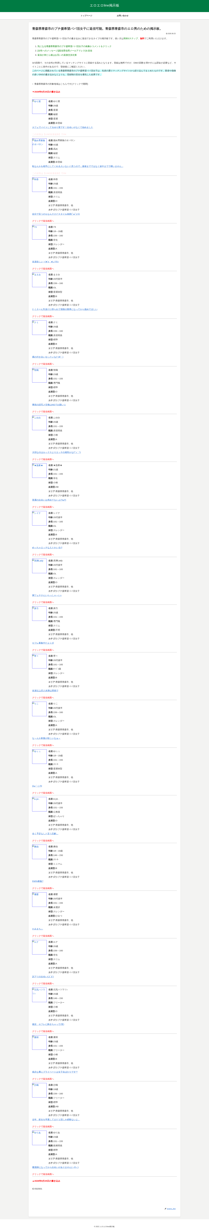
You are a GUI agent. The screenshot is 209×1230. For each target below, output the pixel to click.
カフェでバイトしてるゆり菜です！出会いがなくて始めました (62, 127)
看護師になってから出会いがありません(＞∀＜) (55, 1167)
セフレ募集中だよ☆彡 (43, 643)
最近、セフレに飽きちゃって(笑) (48, 1024)
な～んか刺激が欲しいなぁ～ (46, 738)
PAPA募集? (37, 881)
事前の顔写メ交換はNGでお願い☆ (49, 404)
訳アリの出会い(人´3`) (43, 976)
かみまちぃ (37, 929)
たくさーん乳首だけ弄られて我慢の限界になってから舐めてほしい (64, 309)
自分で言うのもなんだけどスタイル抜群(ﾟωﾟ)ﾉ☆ (56, 214)
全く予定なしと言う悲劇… (45, 833)
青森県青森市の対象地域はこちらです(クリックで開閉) (61, 84)
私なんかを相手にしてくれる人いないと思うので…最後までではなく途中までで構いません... (77, 166)
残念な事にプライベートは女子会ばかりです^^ (55, 1072)
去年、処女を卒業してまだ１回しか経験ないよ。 (56, 1119)
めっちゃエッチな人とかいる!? (47, 547)
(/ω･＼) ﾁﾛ (37, 786)
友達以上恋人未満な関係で (45, 690)
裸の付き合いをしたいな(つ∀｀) (47, 357)
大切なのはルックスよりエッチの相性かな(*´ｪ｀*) (56, 452)
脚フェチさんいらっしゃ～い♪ (47, 595)
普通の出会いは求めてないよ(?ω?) (49, 500)
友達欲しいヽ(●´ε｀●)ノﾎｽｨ (45, 261)
